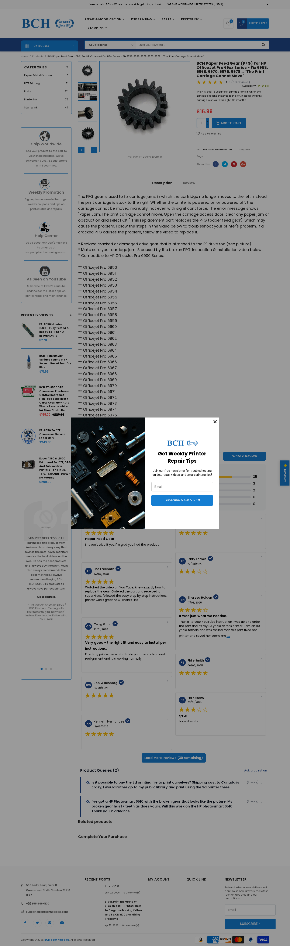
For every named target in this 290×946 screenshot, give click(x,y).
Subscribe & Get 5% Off (182, 500)
